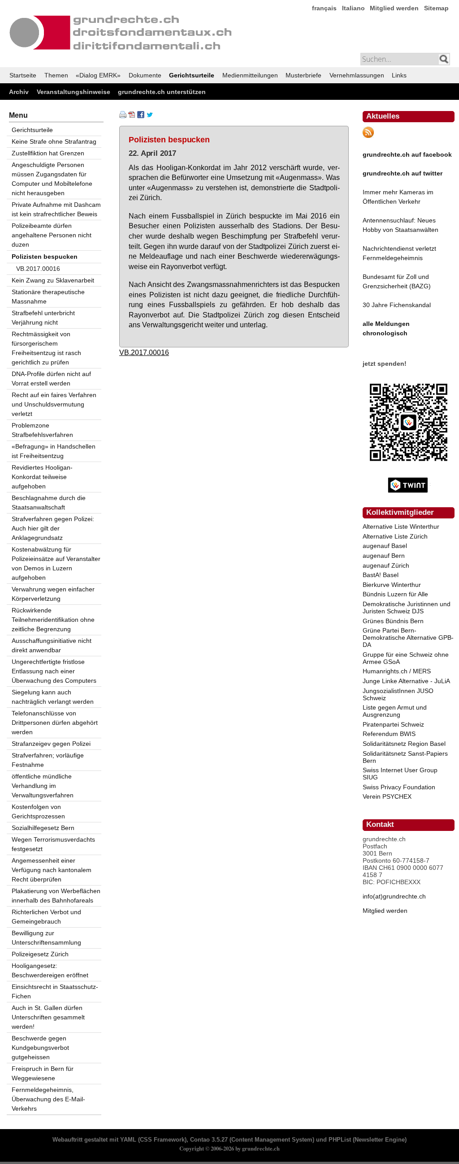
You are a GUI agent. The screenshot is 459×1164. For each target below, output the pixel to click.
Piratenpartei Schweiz (393, 724)
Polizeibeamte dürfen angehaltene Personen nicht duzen (51, 235)
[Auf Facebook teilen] (140, 116)
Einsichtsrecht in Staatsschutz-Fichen (55, 991)
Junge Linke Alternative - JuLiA (406, 681)
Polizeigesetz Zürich (40, 954)
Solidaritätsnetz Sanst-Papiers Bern (405, 757)
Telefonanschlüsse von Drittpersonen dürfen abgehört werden (55, 723)
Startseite (22, 75)
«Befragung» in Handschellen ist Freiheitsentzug (53, 451)
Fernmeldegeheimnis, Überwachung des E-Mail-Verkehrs (48, 1099)
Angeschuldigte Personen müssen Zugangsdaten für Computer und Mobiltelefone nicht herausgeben (52, 179)
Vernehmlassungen (356, 75)
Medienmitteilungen (250, 75)
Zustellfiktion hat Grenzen (48, 153)
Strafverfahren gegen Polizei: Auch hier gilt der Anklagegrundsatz (53, 528)
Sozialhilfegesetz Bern (43, 827)
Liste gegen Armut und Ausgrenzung (395, 711)
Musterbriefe (303, 75)
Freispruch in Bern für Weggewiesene (43, 1073)
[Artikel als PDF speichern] (131, 116)
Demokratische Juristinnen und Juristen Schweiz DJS (406, 607)
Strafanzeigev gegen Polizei (51, 743)
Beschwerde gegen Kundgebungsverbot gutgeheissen (40, 1048)
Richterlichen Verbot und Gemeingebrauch (46, 916)
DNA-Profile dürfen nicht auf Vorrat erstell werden (51, 378)
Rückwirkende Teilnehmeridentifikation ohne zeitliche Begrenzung (53, 620)
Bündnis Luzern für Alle (395, 594)
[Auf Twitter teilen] (149, 116)
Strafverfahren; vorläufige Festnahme (48, 760)
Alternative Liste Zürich (395, 536)
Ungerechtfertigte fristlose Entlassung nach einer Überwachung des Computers (54, 671)
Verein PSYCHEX (387, 796)
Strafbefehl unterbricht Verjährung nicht (43, 317)
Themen (56, 75)
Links (399, 75)
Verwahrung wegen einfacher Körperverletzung (53, 594)
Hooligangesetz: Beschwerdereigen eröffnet (50, 970)
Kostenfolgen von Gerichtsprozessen (38, 811)
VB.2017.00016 (144, 352)
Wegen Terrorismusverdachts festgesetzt (53, 844)
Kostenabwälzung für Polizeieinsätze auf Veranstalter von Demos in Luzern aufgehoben (56, 563)
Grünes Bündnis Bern (393, 621)
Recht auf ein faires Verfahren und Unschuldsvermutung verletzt (54, 404)
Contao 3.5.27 (209, 1140)
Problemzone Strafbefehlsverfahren (42, 430)
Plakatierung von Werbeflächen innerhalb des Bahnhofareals (56, 895)
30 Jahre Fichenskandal (397, 304)
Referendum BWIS (389, 733)
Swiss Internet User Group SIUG (400, 773)
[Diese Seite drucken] (122, 116)
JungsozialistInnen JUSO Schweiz (398, 694)
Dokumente (145, 75)
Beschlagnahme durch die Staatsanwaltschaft (49, 502)
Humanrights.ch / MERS (397, 671)
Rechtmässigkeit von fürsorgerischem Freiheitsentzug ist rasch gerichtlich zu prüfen (46, 348)
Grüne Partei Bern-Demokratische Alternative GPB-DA (408, 637)
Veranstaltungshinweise (73, 91)
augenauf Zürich (386, 565)
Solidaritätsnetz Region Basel (404, 743)
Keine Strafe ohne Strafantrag (54, 141)
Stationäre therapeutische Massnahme (48, 296)
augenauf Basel (385, 545)
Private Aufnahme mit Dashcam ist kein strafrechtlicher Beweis (56, 209)
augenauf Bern (384, 555)
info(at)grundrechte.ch (394, 896)
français (324, 8)
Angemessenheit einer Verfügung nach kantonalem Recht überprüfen (51, 870)
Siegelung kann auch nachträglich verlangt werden (53, 697)
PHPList (340, 1140)
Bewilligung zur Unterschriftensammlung (46, 937)
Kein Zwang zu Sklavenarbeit (53, 280)
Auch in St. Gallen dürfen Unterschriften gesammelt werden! (48, 1017)
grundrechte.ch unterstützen (162, 91)
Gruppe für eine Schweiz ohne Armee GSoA (406, 658)
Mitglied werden (394, 8)
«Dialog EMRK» (98, 75)
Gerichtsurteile (191, 75)
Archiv (19, 91)
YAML (128, 1140)
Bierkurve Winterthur (392, 584)
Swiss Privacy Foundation (399, 787)
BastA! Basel (380, 574)
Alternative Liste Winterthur (401, 526)
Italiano (353, 8)
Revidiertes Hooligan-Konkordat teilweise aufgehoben (42, 477)
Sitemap (436, 8)
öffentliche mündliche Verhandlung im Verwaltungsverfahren (43, 786)
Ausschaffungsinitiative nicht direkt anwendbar (51, 645)
